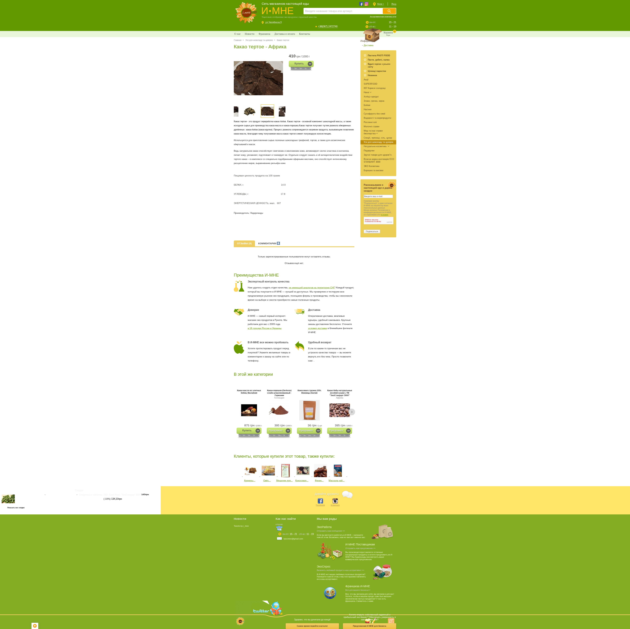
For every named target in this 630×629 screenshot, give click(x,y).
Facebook (320, 505)
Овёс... (267, 480)
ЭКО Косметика (371, 166)
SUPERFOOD (370, 84)
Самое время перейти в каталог (312, 626)
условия (384, 215)
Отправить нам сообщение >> (331, 531)
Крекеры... (249, 480)
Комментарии (267, 243)
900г (287, 435)
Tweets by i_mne (241, 526)
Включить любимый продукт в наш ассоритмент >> (340, 570)
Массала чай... (337, 480)
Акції (366, 79)
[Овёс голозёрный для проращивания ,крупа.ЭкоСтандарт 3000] (268, 476)
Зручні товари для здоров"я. (378, 155)
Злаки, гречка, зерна (374, 101)
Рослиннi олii (370, 122)
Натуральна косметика (375, 146)
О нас (237, 33)
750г (282, 435)
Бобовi (367, 105)
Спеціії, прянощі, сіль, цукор (378, 138)
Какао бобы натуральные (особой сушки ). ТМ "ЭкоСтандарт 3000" (339, 394)
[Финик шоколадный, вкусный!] (320, 476)
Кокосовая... (301, 480)
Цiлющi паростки (377, 71)
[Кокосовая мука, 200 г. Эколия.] (303, 476)
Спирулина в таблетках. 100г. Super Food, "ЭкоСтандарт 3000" (110, 494)
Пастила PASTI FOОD (379, 55)
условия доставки (317, 328)
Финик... (319, 480)
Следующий (350, 470)
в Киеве (279, 524)
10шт (317, 435)
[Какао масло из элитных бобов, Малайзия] (249, 410)
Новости (249, 33)
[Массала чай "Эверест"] (337, 476)
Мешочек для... (284, 480)
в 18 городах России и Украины (264, 328)
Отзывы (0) (244, 243)
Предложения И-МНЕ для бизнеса (369, 626)
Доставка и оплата (284, 33)
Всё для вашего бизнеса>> (357, 590)
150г (241, 435)
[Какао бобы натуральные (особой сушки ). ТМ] (339, 410)
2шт (302, 435)
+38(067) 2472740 (327, 26)
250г (271, 435)
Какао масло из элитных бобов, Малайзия (249, 391)
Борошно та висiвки (373, 170)
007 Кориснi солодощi (375, 88)
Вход (393, 4)
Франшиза (264, 33)
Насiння (367, 109)
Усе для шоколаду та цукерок (259, 40)
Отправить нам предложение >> (360, 548)
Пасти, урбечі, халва (378, 60)
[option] (259, 78)
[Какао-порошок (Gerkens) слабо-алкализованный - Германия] (279, 410)
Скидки (79, 490)
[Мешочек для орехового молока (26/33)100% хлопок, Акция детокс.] (285, 476)
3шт (306, 435)
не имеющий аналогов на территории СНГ (312, 287)
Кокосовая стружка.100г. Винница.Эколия (309, 391)
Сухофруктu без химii (374, 113)
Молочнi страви (371, 126)
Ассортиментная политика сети (383, 17)
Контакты (304, 33)
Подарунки (369, 150)
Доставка (368, 45)
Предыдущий (236, 470)
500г (308, 69)
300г (303, 69)
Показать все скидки (15, 508)
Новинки (372, 75)
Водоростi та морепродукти (377, 118)
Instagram (335, 505)
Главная (238, 40)
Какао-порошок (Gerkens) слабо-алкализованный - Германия (279, 394)
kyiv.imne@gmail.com (293, 539)
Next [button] (351, 412)
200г (298, 69)
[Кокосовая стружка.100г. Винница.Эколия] (309, 410)
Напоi (366, 92)
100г (293, 69)
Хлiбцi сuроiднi (371, 96)
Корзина (389, 33)
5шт (312, 435)
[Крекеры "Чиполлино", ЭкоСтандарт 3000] (250, 476)
